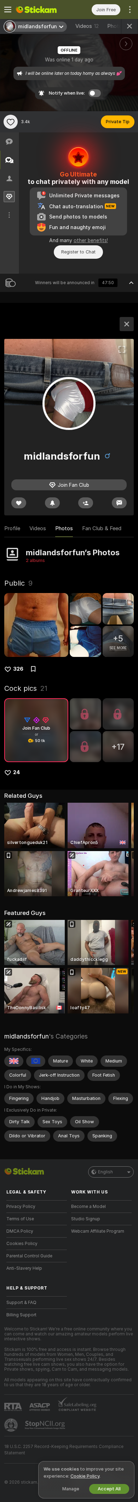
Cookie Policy (84, 1476)
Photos (120, 26)
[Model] (127, 324)
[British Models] (13, 1061)
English (105, 1171)
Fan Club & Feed (101, 528)
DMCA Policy (19, 1231)
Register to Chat (78, 252)
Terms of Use (20, 1218)
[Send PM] (119, 502)
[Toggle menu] (8, 9)
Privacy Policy (20, 1206)
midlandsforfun (26, 1036)
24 (16, 772)
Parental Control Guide (29, 1255)
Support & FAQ (21, 1302)
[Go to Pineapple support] (11, 1425)
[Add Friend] (85, 502)
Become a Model (88, 1206)
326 (18, 669)
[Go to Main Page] (42, 9)
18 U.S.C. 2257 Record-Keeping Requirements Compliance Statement (63, 1449)
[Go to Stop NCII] (46, 1425)
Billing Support (21, 1314)
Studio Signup (85, 1218)
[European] (35, 1061)
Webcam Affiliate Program (97, 1231)
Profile (12, 528)
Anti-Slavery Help (24, 1268)
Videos (87, 26)
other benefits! (91, 240)
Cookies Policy (22, 1243)
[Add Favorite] (11, 122)
